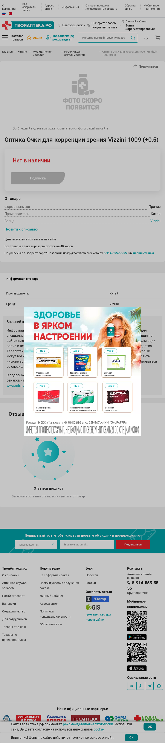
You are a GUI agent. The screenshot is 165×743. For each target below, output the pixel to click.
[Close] (136, 311)
